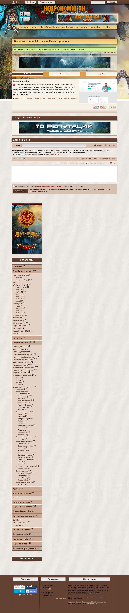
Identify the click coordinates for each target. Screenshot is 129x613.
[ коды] (113, 163)
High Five (19, 313)
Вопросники (58, 27)
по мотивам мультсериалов (26, 460)
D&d (15, 498)
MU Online (17, 318)
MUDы (16, 333)
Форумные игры (53, 98)
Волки (18, 378)
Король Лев (22, 469)
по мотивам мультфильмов (26, 466)
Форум (99, 27)
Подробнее (101, 74)
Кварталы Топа (87, 27)
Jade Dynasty (18, 320)
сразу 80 (19, 301)
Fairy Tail (21, 416)
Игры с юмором (20, 373)
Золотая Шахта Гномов (92, 597)
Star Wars (21, 439)
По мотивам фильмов (24, 437)
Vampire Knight (24, 419)
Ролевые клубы (21, 534)
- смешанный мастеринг (24, 357)
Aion (15, 282)
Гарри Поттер (23, 396)
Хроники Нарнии (24, 405)
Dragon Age (22, 475)
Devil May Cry (23, 478)
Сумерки (21, 398)
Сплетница (22, 444)
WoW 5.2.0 (19, 299)
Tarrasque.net (105, 597)
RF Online (17, 328)
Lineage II (17, 304)
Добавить (24, 27)
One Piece (21, 428)
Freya (18, 306)
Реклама (100, 602)
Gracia (18, 310)
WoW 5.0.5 (19, 296)
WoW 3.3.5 (19, 292)
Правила (78, 602)
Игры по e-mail (20, 543)
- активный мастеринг (23, 354)
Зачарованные (23, 450)
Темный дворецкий (25, 425)
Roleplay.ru (80, 597)
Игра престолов (24, 457)
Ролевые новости (21, 529)
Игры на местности (22, 506)
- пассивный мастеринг (23, 360)
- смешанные (19, 349)
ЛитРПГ (16, 489)
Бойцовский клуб (22, 280)
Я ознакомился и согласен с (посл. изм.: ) (49, 186)
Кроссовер (20, 389)
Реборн (21, 421)
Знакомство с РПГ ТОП (89, 602)
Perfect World (19, 315)
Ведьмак (21, 409)
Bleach (20, 423)
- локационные (19, 347)
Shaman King (23, 435)
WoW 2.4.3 (19, 290)
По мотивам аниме (39, 98)
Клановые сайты (21, 539)
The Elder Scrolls (24, 473)
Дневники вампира (25, 446)
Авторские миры (20, 365)
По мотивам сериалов (24, 441)
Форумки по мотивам (69, 98)
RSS (105, 602)
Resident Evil (23, 480)
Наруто (21, 414)
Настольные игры (22, 493)
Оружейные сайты (22, 511)
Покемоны (22, 430)
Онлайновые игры (22, 271)
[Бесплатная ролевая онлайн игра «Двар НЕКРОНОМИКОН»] (87, 22)
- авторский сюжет (21, 362)
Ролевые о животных (22, 375)
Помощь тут (54, 154)
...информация (21, 287)
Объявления (72, 27)
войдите (106, 145)
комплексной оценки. (92, 594)
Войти (30, 2)
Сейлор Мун (18, 98)
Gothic (16, 520)
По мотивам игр (22, 471)
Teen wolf (21, 448)
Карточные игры (21, 502)
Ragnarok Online (20, 326)
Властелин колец (24, 400)
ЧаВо (107, 27)
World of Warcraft (20, 285)
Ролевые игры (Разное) (24, 548)
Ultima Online (19, 323)
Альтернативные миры (23, 370)
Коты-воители (23, 407)
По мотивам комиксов (24, 482)
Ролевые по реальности (23, 367)
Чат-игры (17, 338)
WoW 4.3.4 (19, 294)
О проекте (71, 602)
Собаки (18, 380)
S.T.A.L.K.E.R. (18, 525)
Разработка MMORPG (22, 331)
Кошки (18, 385)
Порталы (17, 266)
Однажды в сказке (25, 455)
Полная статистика (60, 598)
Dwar (18, 278)
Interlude (19, 308)
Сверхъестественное (26, 453)
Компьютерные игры (23, 516)
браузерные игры (21, 275)
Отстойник (45, 27)
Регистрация (47, 2)
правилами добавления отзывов (48, 186)
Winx (20, 462)
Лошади (19, 382)
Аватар (20, 464)
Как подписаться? (110, 52)
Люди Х (21, 485)
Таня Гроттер (23, 403)
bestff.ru (28, 98)
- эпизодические (20, 352)
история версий (92, 603)
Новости (35, 27)
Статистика (64, 74)
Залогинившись (60, 163)
